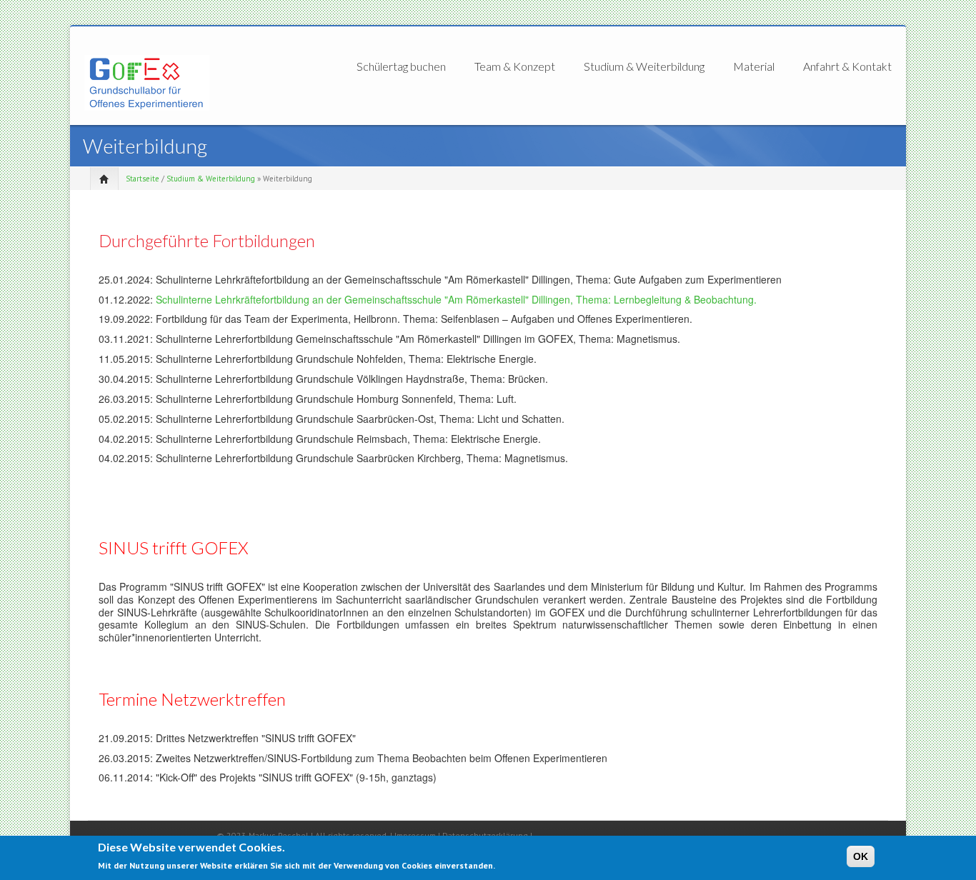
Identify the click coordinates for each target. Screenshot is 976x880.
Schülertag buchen (401, 66)
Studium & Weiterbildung (644, 66)
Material (754, 66)
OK (860, 856)
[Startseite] (146, 82)
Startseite (142, 179)
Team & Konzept (514, 66)
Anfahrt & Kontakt (847, 66)
